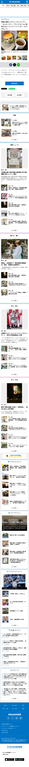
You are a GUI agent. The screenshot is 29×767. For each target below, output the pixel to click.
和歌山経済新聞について (7, 724)
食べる (8, 5)
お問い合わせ (5, 730)
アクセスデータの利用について (8, 728)
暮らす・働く (23, 5)
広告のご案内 (5, 732)
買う (18, 5)
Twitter (12, 718)
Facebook (8, 718)
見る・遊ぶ (13, 5)
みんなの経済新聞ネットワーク (14, 747)
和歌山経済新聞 (14, 2)
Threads (20, 718)
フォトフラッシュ (5, 19)
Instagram (16, 718)
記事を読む (14, 83)
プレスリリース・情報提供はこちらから (10, 726)
